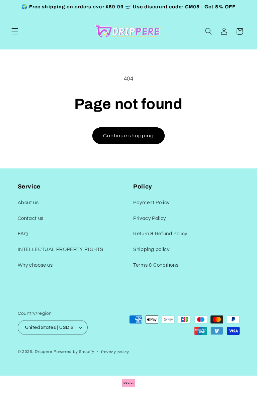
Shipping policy (151, 249)
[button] (14, 31)
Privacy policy (115, 352)
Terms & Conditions (155, 265)
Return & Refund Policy (160, 233)
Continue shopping (128, 135)
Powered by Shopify (74, 352)
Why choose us (35, 265)
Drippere (43, 352)
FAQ (23, 233)
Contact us (31, 218)
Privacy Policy (149, 218)
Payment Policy (151, 202)
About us (28, 202)
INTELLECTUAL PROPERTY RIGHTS (60, 249)
